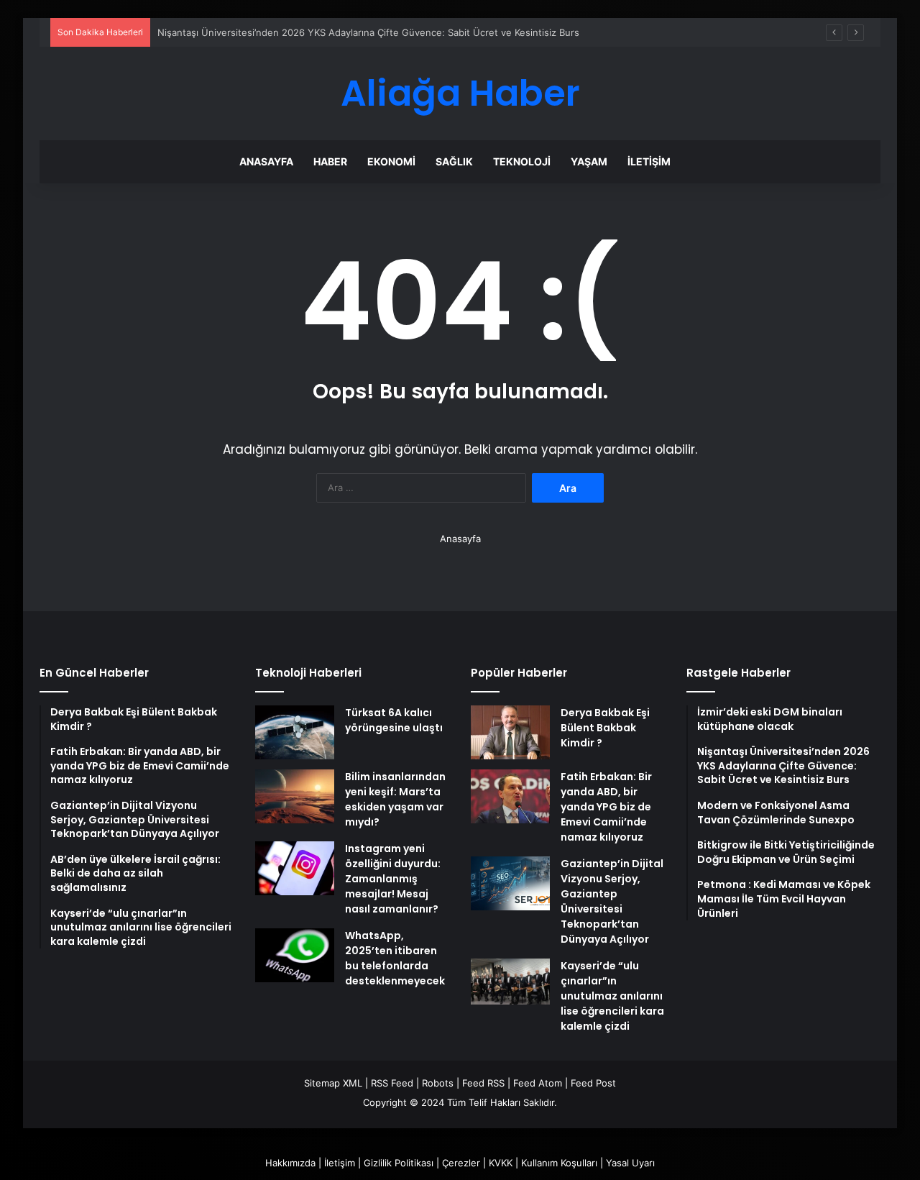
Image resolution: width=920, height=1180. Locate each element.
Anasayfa (266, 161)
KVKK (500, 1162)
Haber (330, 161)
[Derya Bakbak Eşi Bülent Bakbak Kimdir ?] (510, 732)
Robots (438, 1083)
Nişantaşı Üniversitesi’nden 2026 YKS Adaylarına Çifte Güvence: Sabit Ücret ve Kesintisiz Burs (368, 32)
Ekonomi (391, 161)
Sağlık (454, 161)
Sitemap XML (333, 1083)
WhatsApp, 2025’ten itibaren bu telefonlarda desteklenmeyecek (395, 958)
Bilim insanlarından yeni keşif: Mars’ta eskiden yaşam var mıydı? (395, 799)
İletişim (649, 161)
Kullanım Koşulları (559, 1162)
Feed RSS (483, 1083)
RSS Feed (392, 1083)
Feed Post (593, 1083)
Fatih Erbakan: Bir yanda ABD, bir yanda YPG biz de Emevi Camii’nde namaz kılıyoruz (606, 806)
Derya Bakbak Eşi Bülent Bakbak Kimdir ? (605, 727)
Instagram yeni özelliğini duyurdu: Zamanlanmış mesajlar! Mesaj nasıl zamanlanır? (393, 878)
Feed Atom (537, 1083)
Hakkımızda (290, 1162)
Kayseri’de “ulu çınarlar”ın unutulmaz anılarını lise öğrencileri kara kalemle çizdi (612, 996)
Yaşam (589, 161)
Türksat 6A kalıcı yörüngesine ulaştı (394, 720)
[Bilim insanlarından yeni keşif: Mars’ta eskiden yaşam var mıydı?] (294, 796)
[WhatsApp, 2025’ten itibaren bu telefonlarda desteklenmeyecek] (294, 955)
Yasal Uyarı (630, 1162)
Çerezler (461, 1162)
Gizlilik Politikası (398, 1162)
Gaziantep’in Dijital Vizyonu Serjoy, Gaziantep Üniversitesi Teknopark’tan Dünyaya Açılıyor (612, 901)
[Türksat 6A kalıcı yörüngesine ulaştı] (294, 732)
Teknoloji (522, 161)
